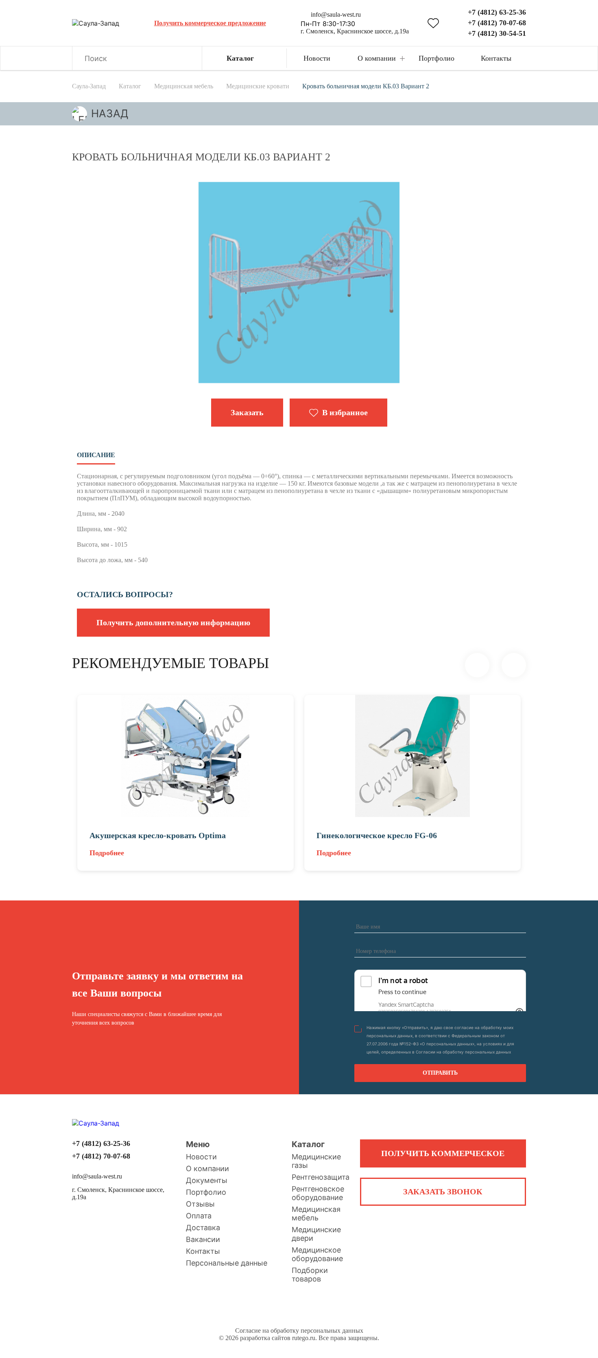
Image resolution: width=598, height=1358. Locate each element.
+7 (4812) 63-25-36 (497, 12)
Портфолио (206, 1192)
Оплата (199, 1215)
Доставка (203, 1227)
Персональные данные (226, 1263)
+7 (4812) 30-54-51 (497, 33)
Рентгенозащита (320, 1177)
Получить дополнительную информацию (173, 622)
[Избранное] (433, 23)
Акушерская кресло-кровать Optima (157, 835)
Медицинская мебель (316, 1213)
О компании (207, 1168)
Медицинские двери (316, 1233)
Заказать (247, 412)
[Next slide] (514, 665)
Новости (201, 1156)
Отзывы (200, 1204)
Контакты (203, 1251)
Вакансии (203, 1239)
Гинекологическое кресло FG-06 (376, 835)
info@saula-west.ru (336, 14)
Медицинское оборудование (317, 1254)
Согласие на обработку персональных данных (299, 1330)
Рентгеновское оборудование (318, 1193)
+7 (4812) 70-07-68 (497, 23)
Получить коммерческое (442, 1153)
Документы (206, 1180)
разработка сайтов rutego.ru (277, 1337)
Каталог (308, 1144)
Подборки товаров (310, 1274)
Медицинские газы (316, 1161)
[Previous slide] (477, 665)
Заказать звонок (442, 1191)
